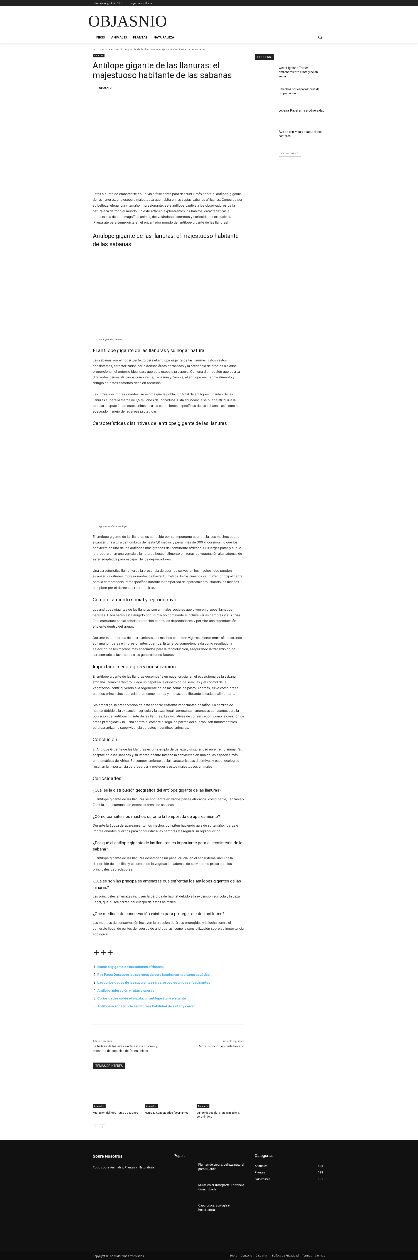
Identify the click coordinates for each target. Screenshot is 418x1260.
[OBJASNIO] (95, 88)
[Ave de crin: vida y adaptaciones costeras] (265, 137)
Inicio (96, 49)
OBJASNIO (105, 87)
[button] (320, 37)
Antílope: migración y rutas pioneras (125, 990)
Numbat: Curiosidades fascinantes (166, 1112)
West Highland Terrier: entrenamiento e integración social (298, 72)
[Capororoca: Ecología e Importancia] (184, 1210)
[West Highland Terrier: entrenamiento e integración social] (265, 73)
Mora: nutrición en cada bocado (221, 1046)
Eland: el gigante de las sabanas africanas (130, 967)
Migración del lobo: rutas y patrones (115, 1112)
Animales (107, 49)
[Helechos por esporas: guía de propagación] (265, 94)
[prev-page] (95, 1127)
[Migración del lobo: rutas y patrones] (116, 1091)
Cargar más (288, 153)
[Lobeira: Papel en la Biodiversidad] (265, 116)
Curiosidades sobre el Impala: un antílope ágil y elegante (141, 998)
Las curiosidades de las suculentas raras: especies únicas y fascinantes (153, 982)
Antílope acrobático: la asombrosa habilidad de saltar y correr (146, 1006)
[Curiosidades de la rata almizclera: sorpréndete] (220, 1091)
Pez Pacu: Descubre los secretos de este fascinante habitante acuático (153, 975)
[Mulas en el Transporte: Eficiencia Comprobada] (184, 1190)
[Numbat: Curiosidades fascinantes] (168, 1091)
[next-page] (102, 1127)
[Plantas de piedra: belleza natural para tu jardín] (184, 1170)
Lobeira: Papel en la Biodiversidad (301, 110)
